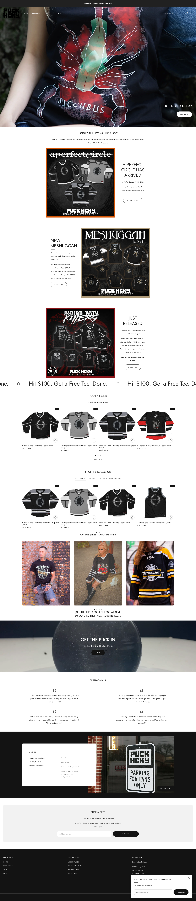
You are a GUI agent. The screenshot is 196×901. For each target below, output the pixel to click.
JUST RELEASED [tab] (80, 478)
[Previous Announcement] (72, 3)
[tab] (95, 455)
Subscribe (181, 892)
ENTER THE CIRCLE (133, 200)
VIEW (98, 581)
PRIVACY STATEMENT (74, 866)
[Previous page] (22, 425)
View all (97, 460)
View (46, 581)
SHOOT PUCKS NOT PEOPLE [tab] (110, 478)
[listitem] (98, 3)
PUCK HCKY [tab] (93, 478)
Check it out (58, 285)
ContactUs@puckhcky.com (140, 862)
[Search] (181, 13)
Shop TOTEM (184, 114)
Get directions (165, 788)
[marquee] (98, 383)
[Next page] (174, 425)
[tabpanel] (98, 508)
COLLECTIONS (8, 866)
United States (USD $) (169, 13)
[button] (93, 125)
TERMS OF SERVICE (74, 869)
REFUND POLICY (73, 873)
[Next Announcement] (123, 3)
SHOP (5, 869)
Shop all (98, 653)
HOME (26, 13)
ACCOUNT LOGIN (73, 862)
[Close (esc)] (189, 878)
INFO (5, 873)
